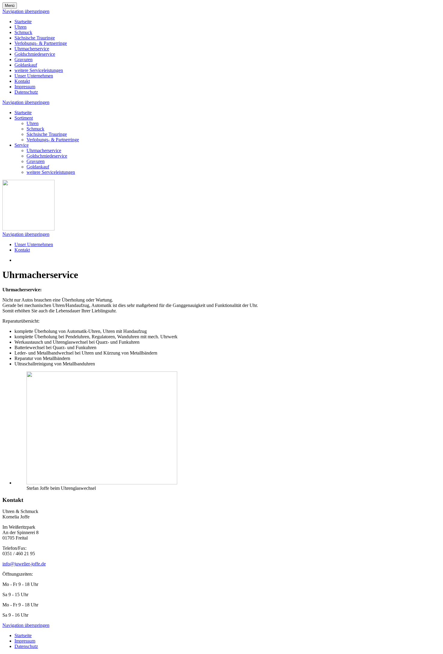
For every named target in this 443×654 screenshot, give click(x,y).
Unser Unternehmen (33, 75)
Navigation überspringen (25, 11)
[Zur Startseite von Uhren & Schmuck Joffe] (28, 228)
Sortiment (23, 117)
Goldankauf (25, 64)
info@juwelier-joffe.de (24, 563)
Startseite (23, 21)
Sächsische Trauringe (34, 37)
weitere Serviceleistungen (38, 70)
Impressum (24, 86)
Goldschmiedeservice (34, 54)
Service (21, 145)
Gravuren (23, 59)
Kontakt (22, 81)
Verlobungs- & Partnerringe (40, 43)
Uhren (20, 27)
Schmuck (23, 32)
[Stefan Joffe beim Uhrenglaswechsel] (102, 482)
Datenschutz (26, 92)
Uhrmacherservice (31, 48)
